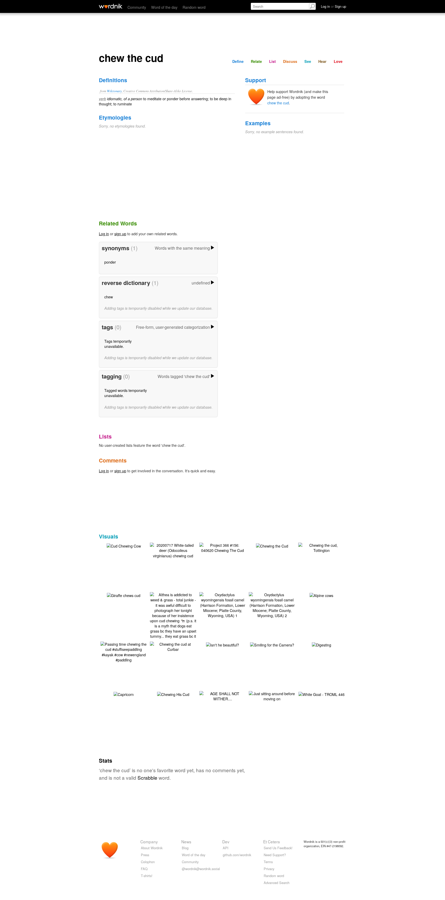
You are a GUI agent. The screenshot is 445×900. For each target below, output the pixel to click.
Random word (194, 7)
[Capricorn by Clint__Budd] (124, 693)
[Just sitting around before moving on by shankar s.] (272, 695)
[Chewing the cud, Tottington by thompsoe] (321, 547)
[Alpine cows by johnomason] (321, 595)
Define (238, 61)
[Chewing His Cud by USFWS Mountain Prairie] (173, 693)
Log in (104, 233)
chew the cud (278, 102)
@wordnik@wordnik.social (201, 868)
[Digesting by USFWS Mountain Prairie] (321, 644)
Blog (185, 847)
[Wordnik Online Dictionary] (110, 6)
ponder (110, 262)
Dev (225, 841)
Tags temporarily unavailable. (118, 343)
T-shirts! (146, 875)
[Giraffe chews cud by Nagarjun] (123, 595)
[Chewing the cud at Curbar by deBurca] (173, 646)
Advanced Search (276, 882)
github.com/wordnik (237, 854)
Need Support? (275, 854)
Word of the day (164, 7)
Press (145, 854)
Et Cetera (271, 841)
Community (136, 7)
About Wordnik (151, 847)
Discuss (290, 61)
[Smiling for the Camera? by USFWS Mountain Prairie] (272, 644)
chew (108, 296)
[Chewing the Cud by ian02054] (272, 545)
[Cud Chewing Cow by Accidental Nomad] (124, 545)
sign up (120, 233)
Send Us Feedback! (278, 847)
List (272, 61)
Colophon (148, 861)
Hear (322, 61)
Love (338, 61)
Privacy (269, 868)
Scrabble (147, 777)
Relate (256, 61)
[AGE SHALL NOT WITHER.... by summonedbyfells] (222, 695)
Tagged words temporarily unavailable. (125, 393)
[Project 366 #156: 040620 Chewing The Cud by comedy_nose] (222, 547)
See (307, 61)
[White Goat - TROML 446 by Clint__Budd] (321, 693)
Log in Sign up (333, 6)
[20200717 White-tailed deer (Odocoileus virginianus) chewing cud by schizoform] (173, 549)
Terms (268, 861)
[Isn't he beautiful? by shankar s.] (222, 644)
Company (149, 841)
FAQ (144, 868)
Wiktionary (114, 91)
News (186, 841)
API (225, 847)
